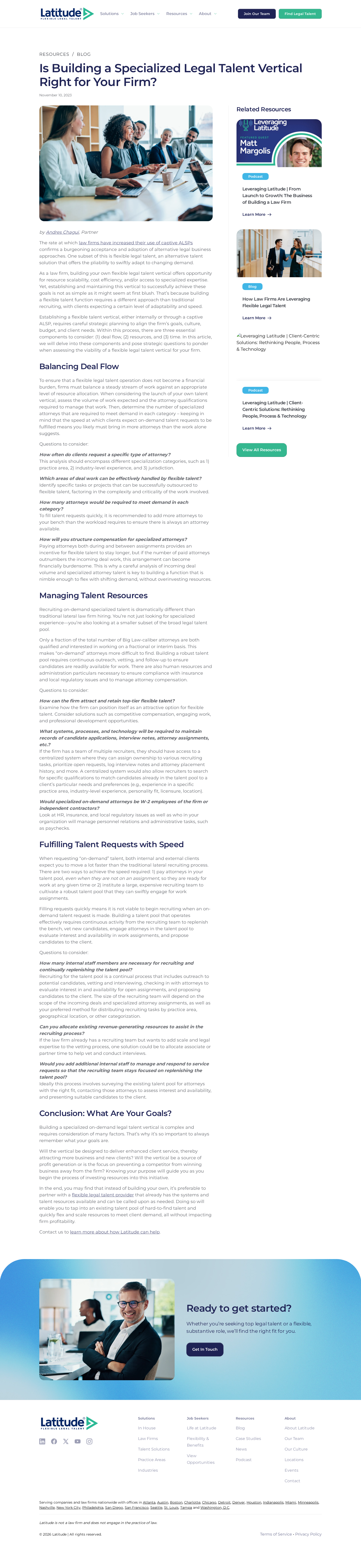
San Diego (114, 1507)
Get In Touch (205, 1349)
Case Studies (248, 1438)
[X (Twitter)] (66, 1441)
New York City (68, 1507)
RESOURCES (54, 54)
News (241, 1449)
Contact (292, 1481)
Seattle (156, 1507)
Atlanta (149, 1502)
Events (291, 1470)
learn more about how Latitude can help (115, 1232)
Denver (238, 1502)
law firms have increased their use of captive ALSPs (136, 243)
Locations (294, 1459)
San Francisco (137, 1507)
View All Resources (261, 450)
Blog (240, 1428)
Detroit (224, 1502)
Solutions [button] (109, 13)
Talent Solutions (154, 1449)
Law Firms (148, 1438)
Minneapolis (308, 1502)
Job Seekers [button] (142, 13)
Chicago (209, 1502)
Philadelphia (92, 1507)
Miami (290, 1502)
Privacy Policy (308, 1534)
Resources (176, 13)
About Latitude (300, 1428)
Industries (148, 1470)
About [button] (205, 13)
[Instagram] (89, 1441)
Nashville (47, 1507)
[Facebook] (54, 1441)
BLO (82, 54)
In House (147, 1428)
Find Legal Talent (300, 14)
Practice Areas (152, 1459)
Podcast (244, 1459)
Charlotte (192, 1502)
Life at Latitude (201, 1428)
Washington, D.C (214, 1507)
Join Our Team (257, 14)
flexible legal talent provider (103, 1195)
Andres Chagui (62, 232)
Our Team (294, 1438)
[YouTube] (78, 1441)
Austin (162, 1502)
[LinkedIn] (42, 1441)
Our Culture (296, 1449)
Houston (254, 1502)
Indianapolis (273, 1502)
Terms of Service (276, 1534)
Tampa (186, 1507)
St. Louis (171, 1507)
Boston (176, 1502)
